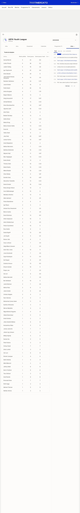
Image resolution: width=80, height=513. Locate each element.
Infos (6, 46)
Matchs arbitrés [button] (22, 56)
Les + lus (60, 51)
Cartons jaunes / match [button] (40, 56)
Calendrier (43, 46)
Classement (30, 46)
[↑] (72, 86)
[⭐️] (77, 35)
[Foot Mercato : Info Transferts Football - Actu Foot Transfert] (38, 3)
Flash (55, 51)
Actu (17, 46)
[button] (4, 2)
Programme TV (58, 46)
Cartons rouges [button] (49, 56)
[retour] (3, 35)
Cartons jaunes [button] (30, 56)
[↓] (74, 86)
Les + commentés (67, 51)
